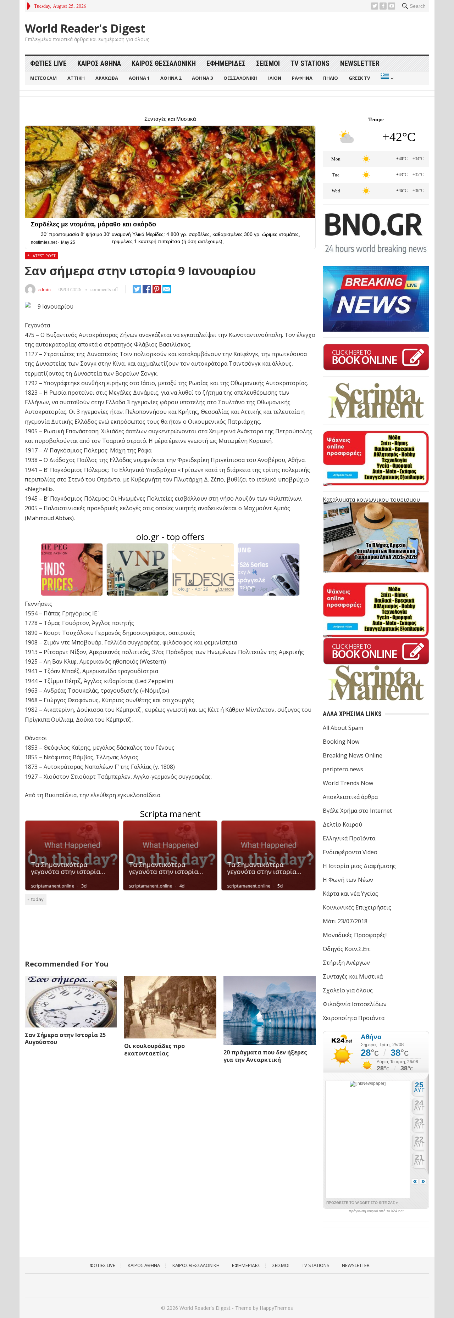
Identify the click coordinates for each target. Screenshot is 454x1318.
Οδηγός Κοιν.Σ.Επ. (347, 949)
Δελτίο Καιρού (342, 824)
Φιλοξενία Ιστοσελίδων (355, 1004)
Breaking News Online (352, 755)
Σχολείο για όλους (348, 990)
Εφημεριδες (225, 63)
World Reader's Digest (85, 28)
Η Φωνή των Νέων (348, 880)
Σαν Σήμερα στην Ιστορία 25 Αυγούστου (65, 1038)
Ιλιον (274, 78)
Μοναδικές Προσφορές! (355, 935)
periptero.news (343, 769)
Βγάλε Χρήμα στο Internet (357, 811)
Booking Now (341, 741)
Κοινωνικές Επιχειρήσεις (357, 907)
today (37, 899)
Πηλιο (330, 78)
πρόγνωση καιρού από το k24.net (376, 1211)
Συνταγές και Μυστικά (353, 976)
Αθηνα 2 (170, 78)
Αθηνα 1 (139, 78)
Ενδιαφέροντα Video (350, 852)
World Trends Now (348, 783)
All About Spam (343, 728)
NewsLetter (360, 63)
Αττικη (76, 78)
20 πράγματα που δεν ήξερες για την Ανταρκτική (265, 1056)
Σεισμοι (268, 63)
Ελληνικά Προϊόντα (349, 838)
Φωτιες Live (48, 63)
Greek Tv (359, 78)
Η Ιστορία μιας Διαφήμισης (359, 866)
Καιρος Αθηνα (99, 63)
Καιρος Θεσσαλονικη (164, 63)
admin (44, 289)
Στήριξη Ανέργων (346, 963)
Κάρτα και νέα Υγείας (350, 893)
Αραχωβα (106, 78)
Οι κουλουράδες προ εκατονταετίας (154, 1049)
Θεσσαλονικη (240, 78)
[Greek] (386, 78)
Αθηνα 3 (202, 78)
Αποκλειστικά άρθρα (350, 797)
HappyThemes (276, 1308)
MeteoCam (43, 78)
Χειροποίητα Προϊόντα (353, 1018)
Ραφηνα (302, 78)
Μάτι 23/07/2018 (345, 921)
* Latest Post (41, 255)
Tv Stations (310, 63)
